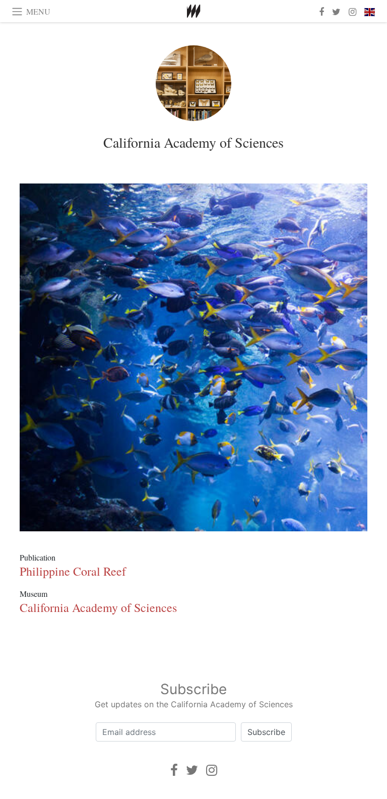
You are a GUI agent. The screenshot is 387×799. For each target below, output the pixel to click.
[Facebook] (174, 770)
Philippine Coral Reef (73, 571)
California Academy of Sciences (193, 142)
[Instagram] (211, 770)
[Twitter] (192, 770)
